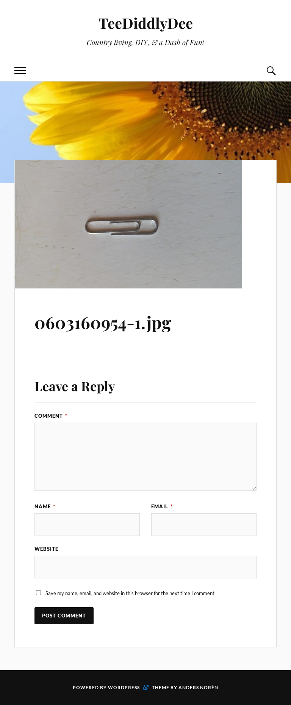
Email (162, 506)
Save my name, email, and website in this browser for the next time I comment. (130, 593)
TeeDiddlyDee (146, 23)
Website (46, 549)
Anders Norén (198, 687)
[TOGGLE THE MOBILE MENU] (20, 70)
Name (44, 506)
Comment (50, 416)
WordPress (124, 687)
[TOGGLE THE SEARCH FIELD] (271, 70)
